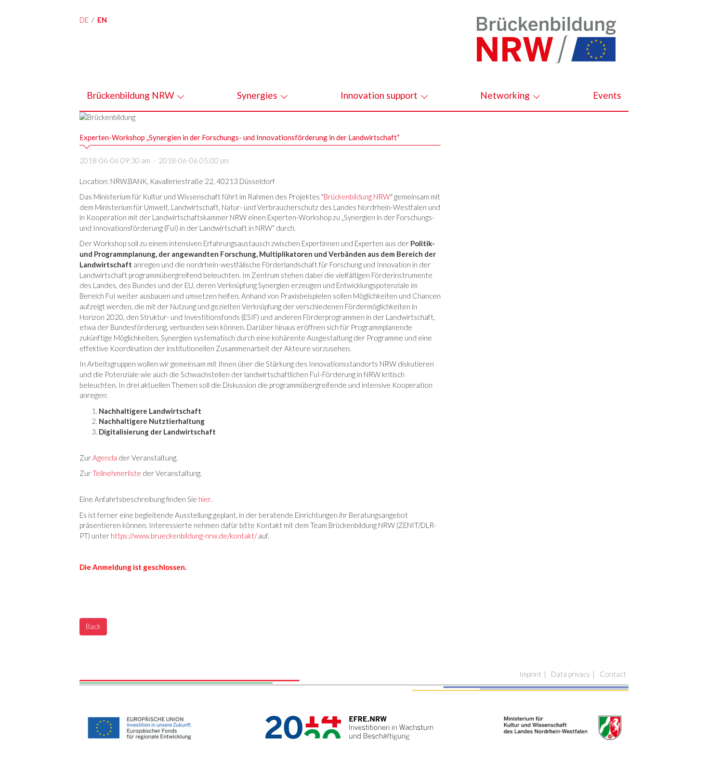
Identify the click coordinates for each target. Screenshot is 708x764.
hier (204, 499)
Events (607, 95)
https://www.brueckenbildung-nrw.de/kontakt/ (184, 535)
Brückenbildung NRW (131, 95)
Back (93, 626)
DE (84, 19)
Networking (506, 95)
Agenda (104, 457)
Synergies (258, 95)
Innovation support (380, 95)
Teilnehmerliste (116, 473)
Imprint (530, 674)
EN (102, 19)
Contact (613, 674)
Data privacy (570, 674)
